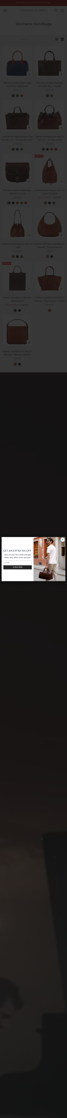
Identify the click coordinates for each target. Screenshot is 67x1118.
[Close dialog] (63, 540)
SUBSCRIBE (18, 567)
